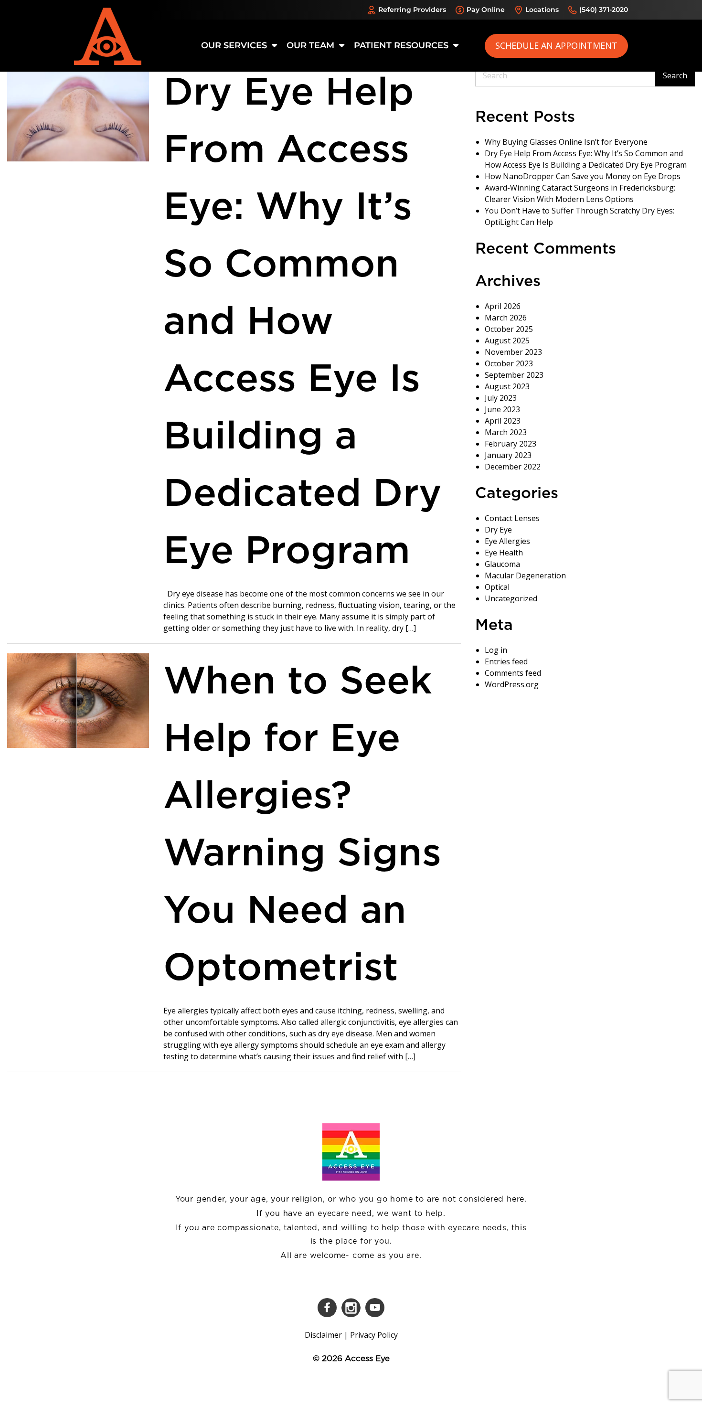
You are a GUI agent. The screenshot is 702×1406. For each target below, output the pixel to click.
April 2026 (503, 306)
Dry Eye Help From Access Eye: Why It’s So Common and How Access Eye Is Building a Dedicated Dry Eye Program (302, 322)
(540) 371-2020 (603, 9)
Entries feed (506, 661)
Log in (496, 650)
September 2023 (514, 375)
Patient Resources (402, 45)
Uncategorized (511, 598)
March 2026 (506, 317)
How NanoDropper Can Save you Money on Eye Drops (583, 176)
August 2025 (507, 340)
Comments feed (513, 673)
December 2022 (513, 466)
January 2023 (508, 455)
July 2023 (501, 398)
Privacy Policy (374, 1335)
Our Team (312, 45)
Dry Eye (498, 529)
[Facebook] (327, 1307)
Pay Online (486, 9)
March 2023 (506, 432)
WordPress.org (512, 684)
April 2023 (503, 420)
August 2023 (507, 386)
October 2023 (509, 363)
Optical (497, 587)
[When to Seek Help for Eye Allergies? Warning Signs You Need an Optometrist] (78, 699)
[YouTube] (374, 1307)
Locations (542, 9)
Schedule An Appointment (556, 45)
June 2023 (502, 409)
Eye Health (504, 552)
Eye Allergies (507, 541)
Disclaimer (323, 1335)
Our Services (235, 45)
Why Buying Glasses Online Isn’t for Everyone (566, 142)
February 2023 (510, 443)
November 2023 (513, 352)
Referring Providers (412, 9)
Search (675, 75)
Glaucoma (502, 564)
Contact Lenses (512, 518)
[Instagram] (351, 1307)
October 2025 (509, 329)
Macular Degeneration (525, 575)
